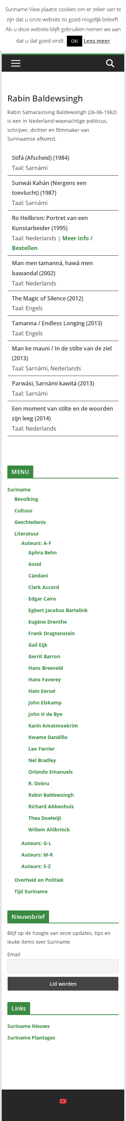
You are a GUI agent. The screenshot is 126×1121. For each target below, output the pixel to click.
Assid (34, 564)
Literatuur (26, 533)
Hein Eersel (41, 691)
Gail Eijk (38, 644)
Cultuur (23, 510)
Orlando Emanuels (50, 771)
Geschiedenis (30, 522)
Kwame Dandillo (48, 737)
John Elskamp (45, 702)
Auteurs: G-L (36, 843)
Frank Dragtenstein (51, 633)
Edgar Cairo (42, 598)
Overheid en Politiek (39, 880)
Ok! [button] (74, 41)
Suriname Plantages (31, 1037)
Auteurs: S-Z (36, 866)
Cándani (38, 575)
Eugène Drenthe (47, 621)
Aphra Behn (42, 552)
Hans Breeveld (45, 668)
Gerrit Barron (44, 656)
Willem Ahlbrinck (49, 829)
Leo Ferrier (41, 748)
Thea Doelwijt (44, 818)
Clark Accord (43, 587)
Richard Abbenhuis (51, 806)
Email (13, 954)
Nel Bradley (42, 760)
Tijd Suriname (31, 891)
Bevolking (26, 499)
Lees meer (97, 40)
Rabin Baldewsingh (51, 795)
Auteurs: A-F (36, 543)
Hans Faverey (44, 679)
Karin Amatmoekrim (53, 725)
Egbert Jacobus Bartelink (58, 610)
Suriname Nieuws (28, 1026)
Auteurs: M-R (37, 854)
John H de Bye (45, 714)
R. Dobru (38, 783)
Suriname (18, 489)
